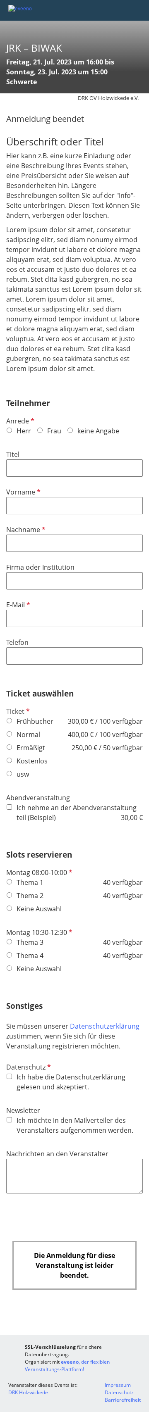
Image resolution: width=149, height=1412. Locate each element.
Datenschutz (27, 1067)
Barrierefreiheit (123, 1399)
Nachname (25, 529)
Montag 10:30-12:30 (38, 932)
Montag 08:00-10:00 (38, 872)
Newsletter (23, 1110)
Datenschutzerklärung (104, 1026)
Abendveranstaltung (38, 797)
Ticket (17, 711)
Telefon (17, 642)
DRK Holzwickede (28, 1392)
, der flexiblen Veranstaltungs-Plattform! (67, 1365)
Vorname (22, 492)
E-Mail (17, 604)
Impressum (118, 1384)
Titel (12, 454)
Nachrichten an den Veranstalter (57, 1153)
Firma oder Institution (40, 567)
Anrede (19, 421)
